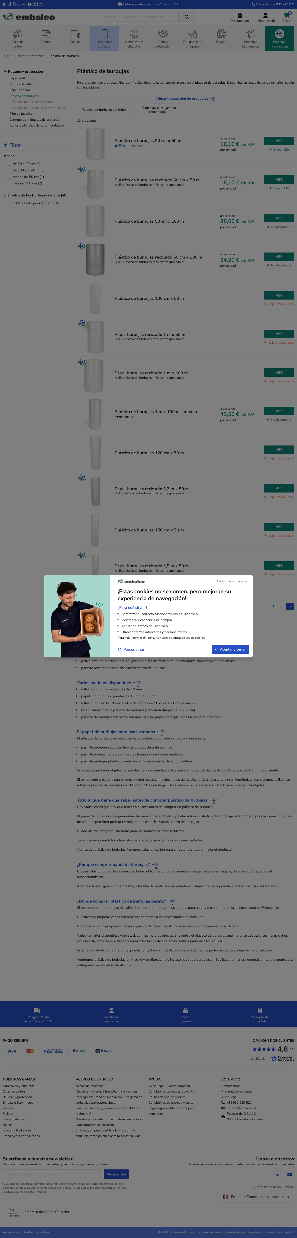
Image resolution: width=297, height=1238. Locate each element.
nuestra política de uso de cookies (182, 638)
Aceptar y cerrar (233, 649)
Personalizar (134, 649)
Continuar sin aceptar (233, 581)
